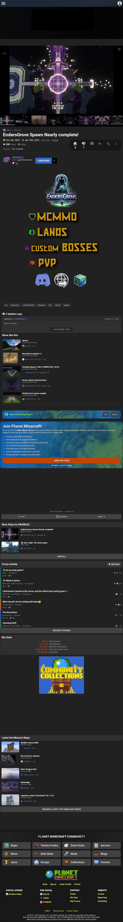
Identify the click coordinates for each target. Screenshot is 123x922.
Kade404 (27, 748)
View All (61, 556)
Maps (8, 130)
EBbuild (26, 788)
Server (57, 305)
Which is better (13, 580)
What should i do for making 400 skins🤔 (22, 601)
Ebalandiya (25, 782)
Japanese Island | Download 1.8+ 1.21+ (37, 795)
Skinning (18, 605)
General (17, 615)
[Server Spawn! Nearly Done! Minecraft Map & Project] (12, 384)
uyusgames (117, 626)
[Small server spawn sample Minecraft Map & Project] (12, 397)
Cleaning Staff (9, 623)
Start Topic (115, 564)
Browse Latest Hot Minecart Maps (61, 809)
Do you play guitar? (15, 570)
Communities (8, 605)
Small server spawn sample (34, 393)
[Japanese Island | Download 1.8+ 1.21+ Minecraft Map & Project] (10, 799)
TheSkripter (28, 801)
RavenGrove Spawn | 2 (32, 354)
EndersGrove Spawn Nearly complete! (37, 529)
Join (106, 414)
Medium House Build (29, 743)
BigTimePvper (30, 399)
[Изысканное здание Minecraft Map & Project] (10, 760)
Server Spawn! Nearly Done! (34, 380)
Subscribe (44, 160)
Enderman (15, 305)
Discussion (13, 573)
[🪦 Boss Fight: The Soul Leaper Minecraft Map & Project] (10, 547)
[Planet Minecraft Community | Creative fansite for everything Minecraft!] (61, 875)
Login (69, 465)
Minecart (17, 130)
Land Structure (28, 305)
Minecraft (30, 919)
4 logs (55, 140)
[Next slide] (117, 81)
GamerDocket (29, 775)
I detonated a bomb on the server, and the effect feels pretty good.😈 (35, 591)
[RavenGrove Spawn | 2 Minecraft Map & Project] (12, 358)
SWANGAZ (18, 157)
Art (6, 305)
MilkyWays (29, 373)
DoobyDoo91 (29, 386)
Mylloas (28, 346)
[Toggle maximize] (119, 49)
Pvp (50, 305)
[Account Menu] (119, 3)
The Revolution (10, 612)
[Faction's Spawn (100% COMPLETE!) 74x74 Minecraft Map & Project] (12, 371)
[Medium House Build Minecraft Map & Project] (10, 747)
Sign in (115, 414)
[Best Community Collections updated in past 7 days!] (61, 693)
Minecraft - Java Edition (11, 594)
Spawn (66, 305)
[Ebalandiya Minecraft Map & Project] (10, 786)
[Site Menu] (3, 3)
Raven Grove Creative (33, 359)
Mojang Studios (51, 919)
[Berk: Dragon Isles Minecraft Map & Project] (10, 773)
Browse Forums (61, 630)
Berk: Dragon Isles (29, 769)
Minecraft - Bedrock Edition (13, 584)
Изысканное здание (30, 756)
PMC (4, 573)
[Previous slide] (6, 81)
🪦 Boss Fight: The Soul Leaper (34, 543)
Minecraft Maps (56, 511)
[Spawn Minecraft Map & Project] (12, 344)
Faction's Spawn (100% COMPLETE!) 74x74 (40, 367)
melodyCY (117, 594)
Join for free (61, 460)
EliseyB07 (27, 762)
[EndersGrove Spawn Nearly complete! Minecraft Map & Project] (10, 533)
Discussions (7, 615)
